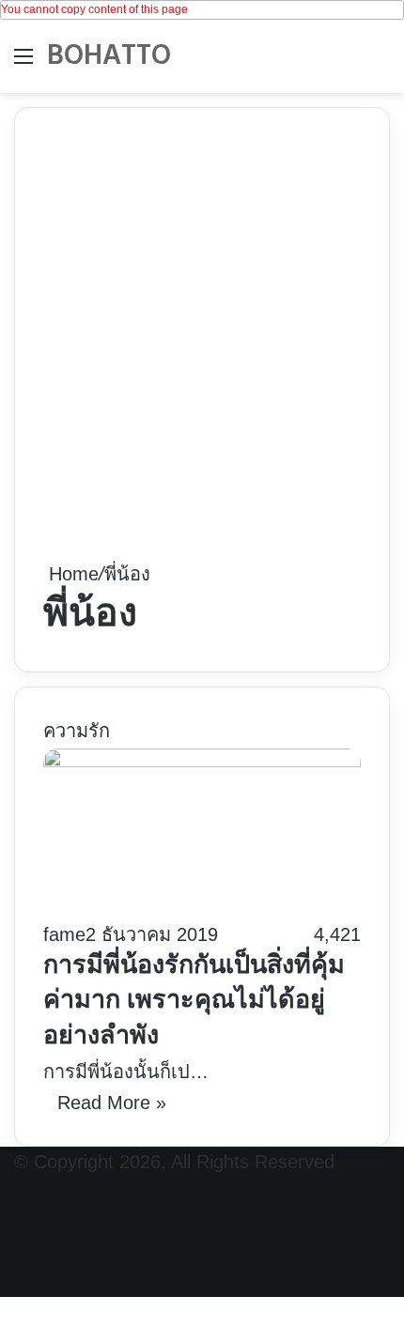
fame (64, 934)
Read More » (111, 1102)
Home (71, 573)
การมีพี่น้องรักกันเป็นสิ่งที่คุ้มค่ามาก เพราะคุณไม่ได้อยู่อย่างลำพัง (194, 1002)
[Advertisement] (202, 347)
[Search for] (380, 63)
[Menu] (23, 63)
